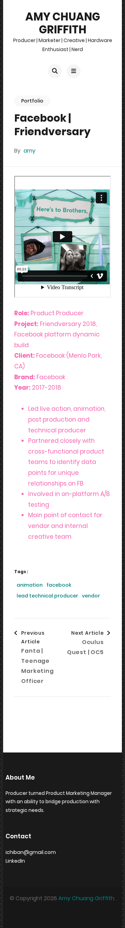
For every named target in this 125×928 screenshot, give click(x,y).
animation (30, 585)
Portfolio (32, 100)
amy (29, 151)
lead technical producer (47, 595)
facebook (59, 585)
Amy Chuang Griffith (62, 23)
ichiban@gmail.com (31, 852)
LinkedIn (15, 860)
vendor (91, 595)
